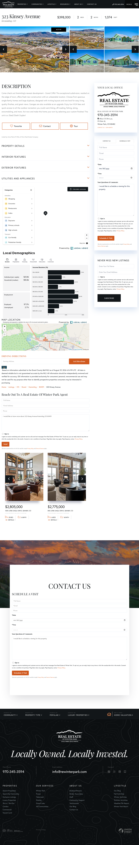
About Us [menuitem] (78, 4)
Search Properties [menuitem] (9, 791)
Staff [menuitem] (71, 797)
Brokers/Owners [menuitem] (76, 791)
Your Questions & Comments (108, 182)
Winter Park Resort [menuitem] (121, 806)
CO (18, 387)
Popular (54, 715)
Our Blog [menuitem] (73, 806)
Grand (24, 387)
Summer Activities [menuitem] (121, 800)
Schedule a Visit (125, 141)
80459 (41, 387)
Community (10, 715)
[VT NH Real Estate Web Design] (125, 831)
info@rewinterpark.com (69, 771)
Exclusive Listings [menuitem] (9, 797)
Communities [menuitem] (37, 4)
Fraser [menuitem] (38, 794)
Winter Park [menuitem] (40, 791)
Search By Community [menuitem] (11, 794)
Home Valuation (123, 715)
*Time (99, 174)
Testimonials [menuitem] (74, 803)
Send (5, 444)
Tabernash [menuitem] (40, 797)
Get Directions (79, 361)
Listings (11, 387)
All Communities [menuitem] (42, 806)
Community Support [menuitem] (77, 800)
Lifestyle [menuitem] (51, 4)
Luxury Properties (78, 715)
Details (11, 520)
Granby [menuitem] (39, 800)
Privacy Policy (78, 439)
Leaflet (70, 349)
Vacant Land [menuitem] (7, 813)
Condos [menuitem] (5, 806)
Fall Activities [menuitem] (119, 794)
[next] (82, 479)
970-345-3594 (119, 4)
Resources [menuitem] (64, 4)
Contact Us (101, 127)
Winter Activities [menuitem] (120, 797)
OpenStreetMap (78, 349)
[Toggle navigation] (132, 4)
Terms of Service (40, 448)
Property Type (32, 715)
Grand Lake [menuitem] (40, 803)
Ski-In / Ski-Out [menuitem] (8, 803)
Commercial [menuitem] (7, 809)
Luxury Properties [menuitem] (9, 800)
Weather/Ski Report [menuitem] (121, 803)
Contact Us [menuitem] (92, 4)
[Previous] (9, 479)
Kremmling (33, 387)
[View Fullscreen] (4, 334)
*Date (99, 164)
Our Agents (109, 127)
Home (4, 387)
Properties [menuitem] (21, 4)
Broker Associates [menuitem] (76, 794)
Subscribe (109, 298)
